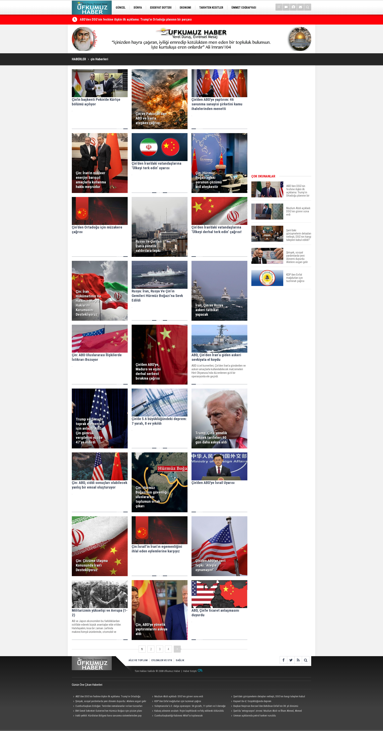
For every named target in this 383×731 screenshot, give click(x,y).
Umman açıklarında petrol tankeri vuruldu (254, 715)
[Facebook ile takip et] (283, 660)
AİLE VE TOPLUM (138, 660)
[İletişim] (300, 7)
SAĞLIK (180, 660)
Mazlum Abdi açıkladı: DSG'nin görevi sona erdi (178, 696)
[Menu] (278, 7)
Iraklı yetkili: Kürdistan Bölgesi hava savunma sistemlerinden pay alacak (106, 716)
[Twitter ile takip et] (290, 660)
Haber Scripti (190, 671)
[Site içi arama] (307, 7)
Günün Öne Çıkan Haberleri (87, 684)
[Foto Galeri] (293, 7)
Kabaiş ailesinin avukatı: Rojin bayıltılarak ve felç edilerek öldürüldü (189, 710)
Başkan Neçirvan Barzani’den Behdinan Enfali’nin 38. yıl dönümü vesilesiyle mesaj (264, 706)
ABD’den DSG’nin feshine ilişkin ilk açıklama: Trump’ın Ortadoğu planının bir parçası (136, 19)
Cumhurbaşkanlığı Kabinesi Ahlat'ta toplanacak (178, 715)
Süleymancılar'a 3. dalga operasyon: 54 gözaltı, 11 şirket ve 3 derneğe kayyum (188, 706)
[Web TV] (286, 7)
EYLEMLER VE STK (161, 660)
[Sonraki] (177, 649)
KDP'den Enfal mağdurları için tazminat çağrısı (177, 701)
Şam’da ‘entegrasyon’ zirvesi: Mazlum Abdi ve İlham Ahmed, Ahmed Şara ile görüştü (266, 711)
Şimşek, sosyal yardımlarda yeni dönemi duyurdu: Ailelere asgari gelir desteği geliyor (109, 702)
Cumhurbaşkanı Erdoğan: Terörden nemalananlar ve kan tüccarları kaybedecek (107, 706)
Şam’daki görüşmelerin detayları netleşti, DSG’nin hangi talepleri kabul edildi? (267, 697)
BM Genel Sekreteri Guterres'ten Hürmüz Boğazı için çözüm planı (108, 710)
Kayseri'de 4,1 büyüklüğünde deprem (252, 701)
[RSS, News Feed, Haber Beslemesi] (298, 660)
